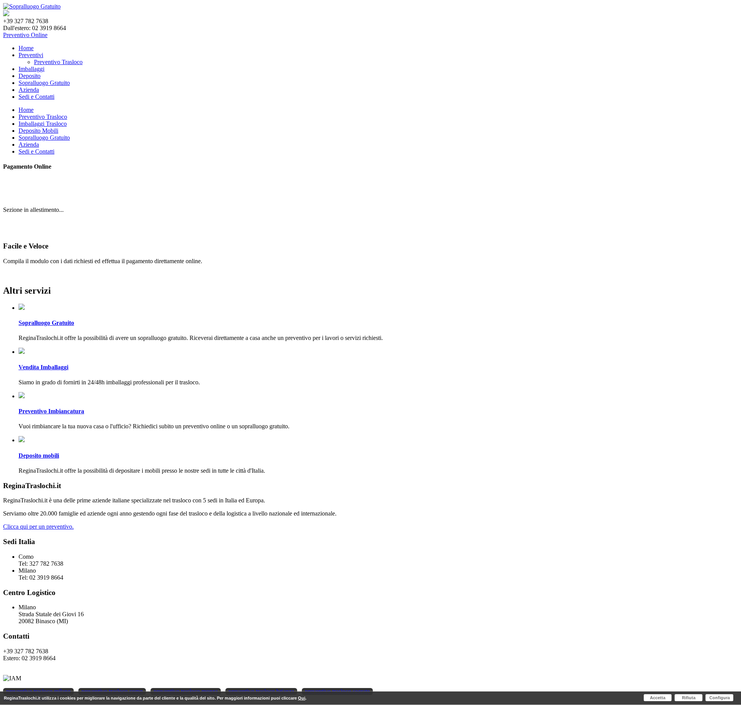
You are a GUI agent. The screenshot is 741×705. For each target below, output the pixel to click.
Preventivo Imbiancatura (51, 411)
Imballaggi (31, 69)
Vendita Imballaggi (43, 367)
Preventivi (31, 55)
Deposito (30, 76)
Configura (719, 697)
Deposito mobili (39, 455)
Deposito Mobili (38, 130)
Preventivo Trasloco (43, 116)
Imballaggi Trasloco (43, 123)
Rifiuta (688, 697)
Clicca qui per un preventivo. (38, 526)
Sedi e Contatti (36, 96)
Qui (301, 698)
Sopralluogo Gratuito (44, 82)
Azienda (29, 89)
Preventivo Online (25, 35)
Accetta (657, 697)
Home (26, 48)
